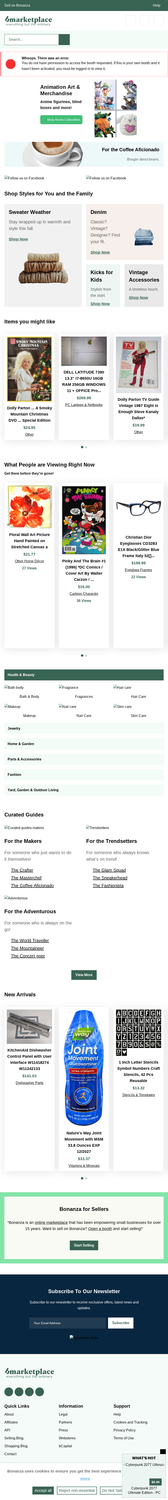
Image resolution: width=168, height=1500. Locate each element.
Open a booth (100, 1229)
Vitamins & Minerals (84, 1166)
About (9, 1414)
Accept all (43, 1490)
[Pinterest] (29, 1391)
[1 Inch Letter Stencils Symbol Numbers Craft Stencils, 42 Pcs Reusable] (138, 1089)
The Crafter (22, 870)
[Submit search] (64, 39)
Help (156, 5)
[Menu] (159, 20)
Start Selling (84, 1245)
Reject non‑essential (77, 1490)
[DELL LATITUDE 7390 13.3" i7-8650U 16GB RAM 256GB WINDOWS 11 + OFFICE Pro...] (84, 387)
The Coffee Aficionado (32, 885)
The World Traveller (30, 940)
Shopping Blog (16, 1446)
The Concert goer (28, 955)
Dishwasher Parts (29, 1083)
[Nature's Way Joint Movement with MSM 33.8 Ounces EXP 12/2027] (84, 1089)
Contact (10, 1454)
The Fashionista (108, 885)
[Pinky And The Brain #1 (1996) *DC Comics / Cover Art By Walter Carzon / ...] (84, 565)
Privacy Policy (125, 1430)
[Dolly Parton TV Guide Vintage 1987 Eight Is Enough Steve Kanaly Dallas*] (138, 387)
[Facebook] (8, 1391)
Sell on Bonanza (17, 5)
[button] (82, 447)
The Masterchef (26, 877)
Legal (63, 1414)
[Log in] (144, 20)
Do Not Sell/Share (118, 1490)
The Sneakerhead (110, 877)
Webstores (67, 1438)
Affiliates (11, 1422)
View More (84, 975)
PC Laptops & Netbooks (84, 405)
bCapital (65, 1446)
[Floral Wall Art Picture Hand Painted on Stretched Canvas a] (29, 565)
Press (63, 1430)
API (7, 1430)
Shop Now (18, 239)
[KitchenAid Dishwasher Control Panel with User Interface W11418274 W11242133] (29, 1089)
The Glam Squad (109, 870)
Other (29, 434)
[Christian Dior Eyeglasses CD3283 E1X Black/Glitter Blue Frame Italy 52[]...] (138, 565)
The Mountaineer (27, 948)
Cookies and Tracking (130, 1422)
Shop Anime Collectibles (63, 119)
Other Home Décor (29, 561)
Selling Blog (13, 1438)
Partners (65, 1422)
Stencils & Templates (138, 1095)
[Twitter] (19, 1391)
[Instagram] (39, 1391)
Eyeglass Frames (138, 570)
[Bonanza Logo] (28, 20)
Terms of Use (124, 1438)
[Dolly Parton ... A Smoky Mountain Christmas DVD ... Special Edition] (29, 387)
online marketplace (51, 1222)
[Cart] (130, 20)
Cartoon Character (84, 594)
